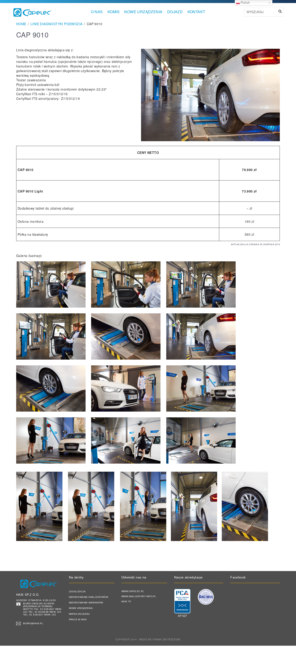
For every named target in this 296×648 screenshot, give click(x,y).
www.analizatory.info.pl (138, 596)
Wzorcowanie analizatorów (88, 597)
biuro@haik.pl (33, 623)
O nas (97, 11)
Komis (114, 11)
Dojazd (175, 11)
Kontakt (196, 11)
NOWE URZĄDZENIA (143, 11)
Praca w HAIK (78, 619)
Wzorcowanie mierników (86, 602)
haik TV (126, 601)
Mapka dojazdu (79, 614)
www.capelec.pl (132, 591)
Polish (245, 2)
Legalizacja (77, 591)
